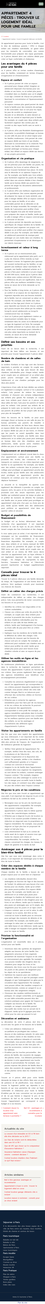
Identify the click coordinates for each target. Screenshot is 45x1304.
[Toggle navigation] (41, 4)
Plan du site (22, 1302)
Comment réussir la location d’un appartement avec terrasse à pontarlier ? (12, 1112)
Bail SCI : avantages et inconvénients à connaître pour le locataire (33, 1112)
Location (6, 36)
